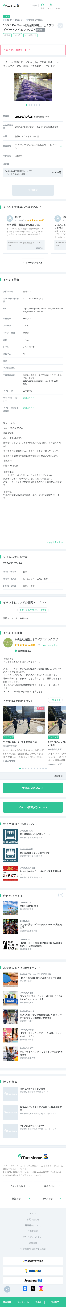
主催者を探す (48, 1186)
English (34, 6)
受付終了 (55, 1302)
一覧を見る (55, 700)
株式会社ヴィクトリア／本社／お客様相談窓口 (41, 1108)
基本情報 (7, 1302)
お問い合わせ (33, 1219)
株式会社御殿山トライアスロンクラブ (36, 639)
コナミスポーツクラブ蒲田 (32, 1088)
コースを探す (48, 1198)
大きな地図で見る (54, 542)
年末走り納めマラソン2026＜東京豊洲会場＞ (40, 872)
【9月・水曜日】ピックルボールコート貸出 (40, 977)
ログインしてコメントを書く (33, 610)
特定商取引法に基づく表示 (33, 1249)
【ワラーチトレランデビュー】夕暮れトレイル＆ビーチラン (41, 1034)
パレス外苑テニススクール (32, 1125)
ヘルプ (33, 1213)
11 (49, 645)
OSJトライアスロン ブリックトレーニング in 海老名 (41, 1053)
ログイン (51, 8)
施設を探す (17, 1198)
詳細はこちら (28, 398)
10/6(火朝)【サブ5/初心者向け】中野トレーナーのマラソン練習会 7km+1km (41, 1016)
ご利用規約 (33, 1231)
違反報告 (58, 776)
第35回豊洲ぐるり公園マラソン (35, 834)
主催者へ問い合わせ (33, 788)
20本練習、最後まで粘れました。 (24, 224)
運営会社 (33, 1243)
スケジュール (23, 1302)
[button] (26, 105)
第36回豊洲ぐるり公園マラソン (35, 852)
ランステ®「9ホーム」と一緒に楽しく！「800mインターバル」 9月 (41, 997)
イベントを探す (17, 1186)
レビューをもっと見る (33, 262)
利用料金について (33, 1225)
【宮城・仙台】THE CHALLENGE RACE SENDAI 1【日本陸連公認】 (41, 944)
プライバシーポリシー (33, 1237)
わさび (18, 216)
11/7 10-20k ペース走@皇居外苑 (20, 742)
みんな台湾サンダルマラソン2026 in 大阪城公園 (41, 926)
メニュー (59, 8)
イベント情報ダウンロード (33, 807)
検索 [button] (42, 8)
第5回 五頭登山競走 (29, 906)
